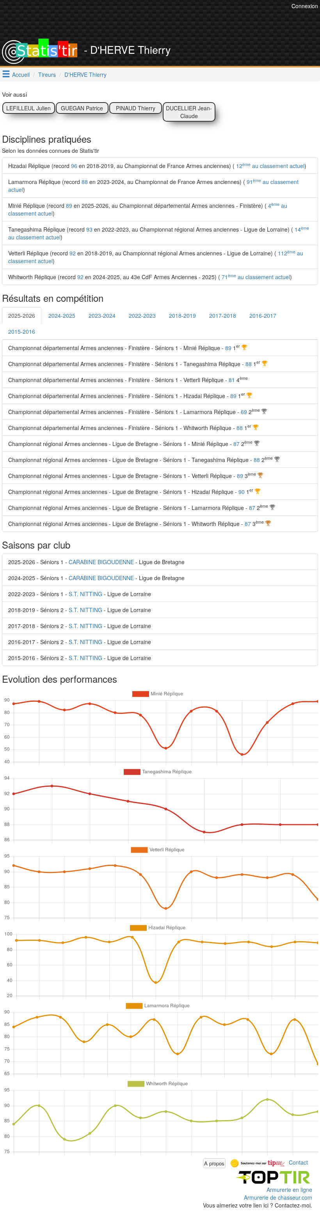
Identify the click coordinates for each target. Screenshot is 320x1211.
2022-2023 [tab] (142, 315)
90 (241, 492)
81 (232, 380)
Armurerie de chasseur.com (278, 1197)
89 (69, 205)
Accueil (21, 74)
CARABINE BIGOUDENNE (101, 562)
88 (85, 182)
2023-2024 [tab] (102, 315)
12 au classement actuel (269, 166)
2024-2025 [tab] (61, 315)
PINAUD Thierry (135, 108)
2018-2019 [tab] (182, 315)
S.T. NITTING (85, 594)
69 (244, 412)
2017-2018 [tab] (222, 315)
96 (74, 166)
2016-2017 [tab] (262, 315)
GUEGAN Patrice (82, 108)
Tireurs (47, 74)
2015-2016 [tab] (21, 331)
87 (236, 444)
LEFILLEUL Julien (28, 108)
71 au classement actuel (255, 277)
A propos (214, 1163)
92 (72, 253)
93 (89, 229)
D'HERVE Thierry (85, 74)
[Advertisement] (147, 19)
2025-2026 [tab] (21, 315)
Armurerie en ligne (289, 1189)
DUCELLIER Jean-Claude (189, 112)
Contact (298, 1162)
